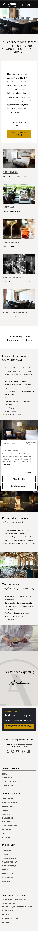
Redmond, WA (8, 877)
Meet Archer (7, 799)
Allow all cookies (19, 479)
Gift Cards (6, 837)
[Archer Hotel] (9, 5)
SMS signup (7, 822)
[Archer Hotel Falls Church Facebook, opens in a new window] (8, 752)
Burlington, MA (9, 858)
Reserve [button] (26, 5)
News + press (8, 807)
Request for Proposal (19, 726)
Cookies (5, 922)
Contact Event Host (19, 124)
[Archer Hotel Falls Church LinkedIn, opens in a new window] (28, 752)
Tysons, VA (6, 881)
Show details (26, 472)
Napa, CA (6, 870)
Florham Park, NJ (9, 866)
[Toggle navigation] (34, 5)
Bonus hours (11, 242)
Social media (8, 778)
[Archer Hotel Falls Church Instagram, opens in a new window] (12, 752)
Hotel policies (8, 903)
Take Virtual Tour (19, 133)
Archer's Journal (10, 803)
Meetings (8, 207)
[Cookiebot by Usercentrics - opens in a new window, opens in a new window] (27, 443)
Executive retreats (15, 312)
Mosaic (15, 368)
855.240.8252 (26, 744)
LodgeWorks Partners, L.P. (14, 899)
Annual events (12, 277)
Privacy (5, 914)
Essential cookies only (19, 486)
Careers (5, 810)
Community (7, 814)
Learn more (6, 464)
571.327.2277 (22, 746)
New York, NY (8, 873)
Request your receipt (12, 782)
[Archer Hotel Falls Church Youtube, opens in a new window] (17, 752)
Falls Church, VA (9, 862)
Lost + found (7, 785)
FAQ (3, 833)
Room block (10, 172)
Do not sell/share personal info (17, 907)
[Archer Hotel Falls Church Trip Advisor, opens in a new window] (23, 752)
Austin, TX (6, 854)
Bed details (7, 829)
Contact (6, 774)
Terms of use (7, 911)
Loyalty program (9, 826)
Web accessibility (10, 918)
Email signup (7, 818)
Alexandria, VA (9, 851)
